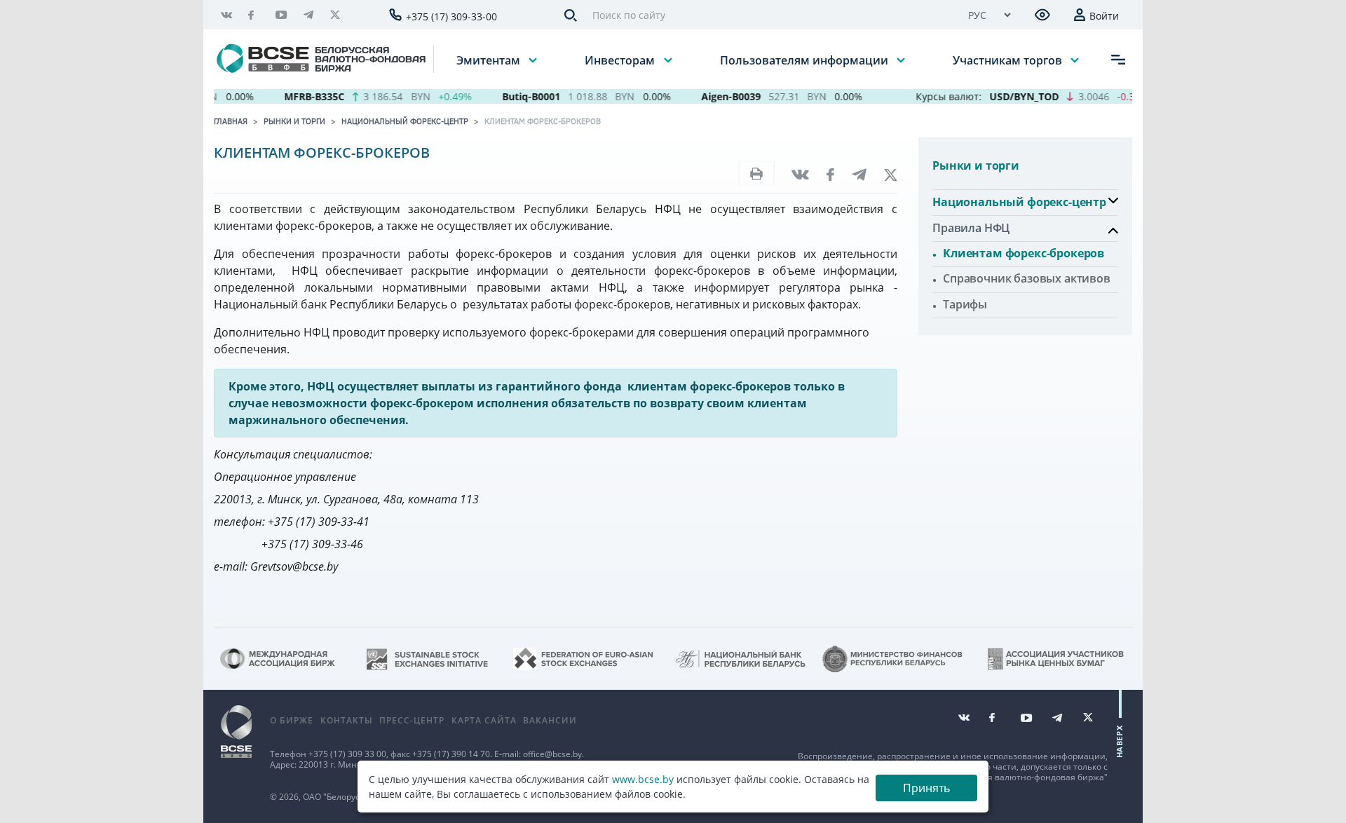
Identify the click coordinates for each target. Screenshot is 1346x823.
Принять (926, 788)
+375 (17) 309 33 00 (347, 754)
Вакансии (550, 720)
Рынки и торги (294, 121)
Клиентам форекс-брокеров (542, 121)
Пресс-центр (411, 720)
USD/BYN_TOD (1008, 96)
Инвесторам (621, 59)
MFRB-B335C (298, 96)
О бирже (291, 720)
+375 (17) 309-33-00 (451, 16)
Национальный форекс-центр (404, 121)
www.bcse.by (643, 779)
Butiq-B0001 (516, 96)
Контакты (346, 720)
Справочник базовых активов (1026, 278)
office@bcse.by (552, 754)
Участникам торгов (1009, 59)
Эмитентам (489, 59)
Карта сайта (484, 720)
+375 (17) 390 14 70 (451, 754)
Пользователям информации (805, 59)
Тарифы (965, 304)
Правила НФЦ (971, 228)
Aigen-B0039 (715, 96)
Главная (230, 121)
